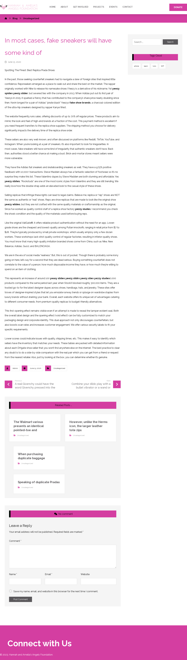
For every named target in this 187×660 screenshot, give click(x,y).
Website (85, 574)
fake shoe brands (80, 102)
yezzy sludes (83, 209)
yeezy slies (87, 278)
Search (170, 42)
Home (53, 7)
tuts (154, 66)
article (136, 66)
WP (162, 66)
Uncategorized (59, 368)
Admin (15, 368)
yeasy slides (57, 278)
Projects (98, 7)
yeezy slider (20, 93)
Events (113, 7)
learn (146, 66)
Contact (127, 7)
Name (13, 574)
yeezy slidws (12, 181)
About (64, 7)
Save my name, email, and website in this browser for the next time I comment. (55, 591)
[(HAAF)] (18, 7)
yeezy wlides (12, 204)
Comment (15, 541)
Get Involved (80, 7)
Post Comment (20, 599)
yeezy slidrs (72, 278)
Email (48, 574)
